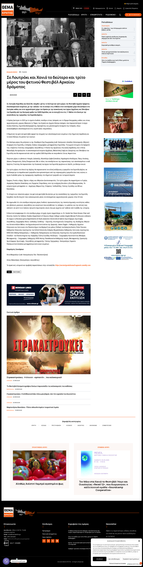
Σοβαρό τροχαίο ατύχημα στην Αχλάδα (81, 549)
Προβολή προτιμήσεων (131, 559)
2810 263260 (11, 537)
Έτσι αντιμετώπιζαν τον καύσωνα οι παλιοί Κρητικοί (115, 53)
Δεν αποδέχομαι (114, 559)
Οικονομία (105, 25)
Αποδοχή (99, 559)
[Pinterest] (84, 95)
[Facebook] (75, 95)
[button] (139, 541)
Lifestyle (9, 380)
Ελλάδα (104, 57)
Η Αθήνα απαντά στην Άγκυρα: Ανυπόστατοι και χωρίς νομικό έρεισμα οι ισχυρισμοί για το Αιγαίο (84, 531)
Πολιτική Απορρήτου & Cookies (117, 563)
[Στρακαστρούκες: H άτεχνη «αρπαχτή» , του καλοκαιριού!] (49, 345)
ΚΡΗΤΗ (104, 34)
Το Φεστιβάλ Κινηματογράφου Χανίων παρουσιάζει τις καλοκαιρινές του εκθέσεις (39, 386)
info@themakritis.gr (14, 534)
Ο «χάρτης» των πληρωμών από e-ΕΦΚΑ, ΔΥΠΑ (114, 29)
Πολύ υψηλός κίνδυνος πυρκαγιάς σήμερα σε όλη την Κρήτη (114, 37)
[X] (80, 95)
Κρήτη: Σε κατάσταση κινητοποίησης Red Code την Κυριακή (83, 543)
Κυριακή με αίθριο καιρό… (111, 45)
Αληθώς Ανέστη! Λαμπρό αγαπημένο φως (39, 483)
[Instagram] (48, 541)
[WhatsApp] (89, 95)
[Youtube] (57, 541)
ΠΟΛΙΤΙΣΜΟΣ (16, 272)
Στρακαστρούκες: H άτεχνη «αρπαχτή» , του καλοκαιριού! (34, 377)
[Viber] (6, 561)
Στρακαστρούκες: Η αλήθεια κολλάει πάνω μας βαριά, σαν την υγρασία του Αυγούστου (41, 394)
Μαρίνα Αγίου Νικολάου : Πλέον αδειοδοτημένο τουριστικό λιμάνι (33, 407)
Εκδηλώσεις (12, 72)
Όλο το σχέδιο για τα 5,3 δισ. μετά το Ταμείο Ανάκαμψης (115, 61)
